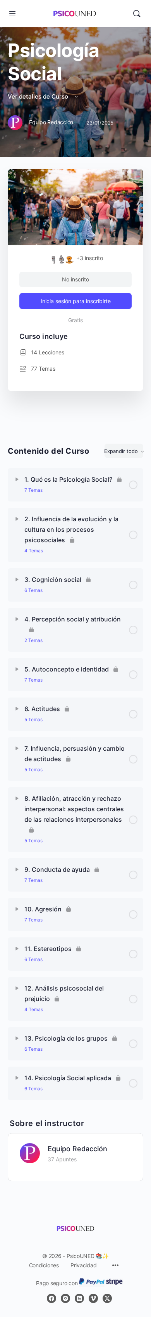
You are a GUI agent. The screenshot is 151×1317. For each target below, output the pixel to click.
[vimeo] (93, 1298)
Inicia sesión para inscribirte (76, 301)
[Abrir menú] (12, 13)
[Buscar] (136, 13)
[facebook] (51, 1298)
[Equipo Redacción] (30, 1153)
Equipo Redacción (77, 1149)
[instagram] (65, 1298)
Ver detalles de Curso (39, 96)
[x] (107, 1298)
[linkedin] (79, 1298)
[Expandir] (17, 479)
